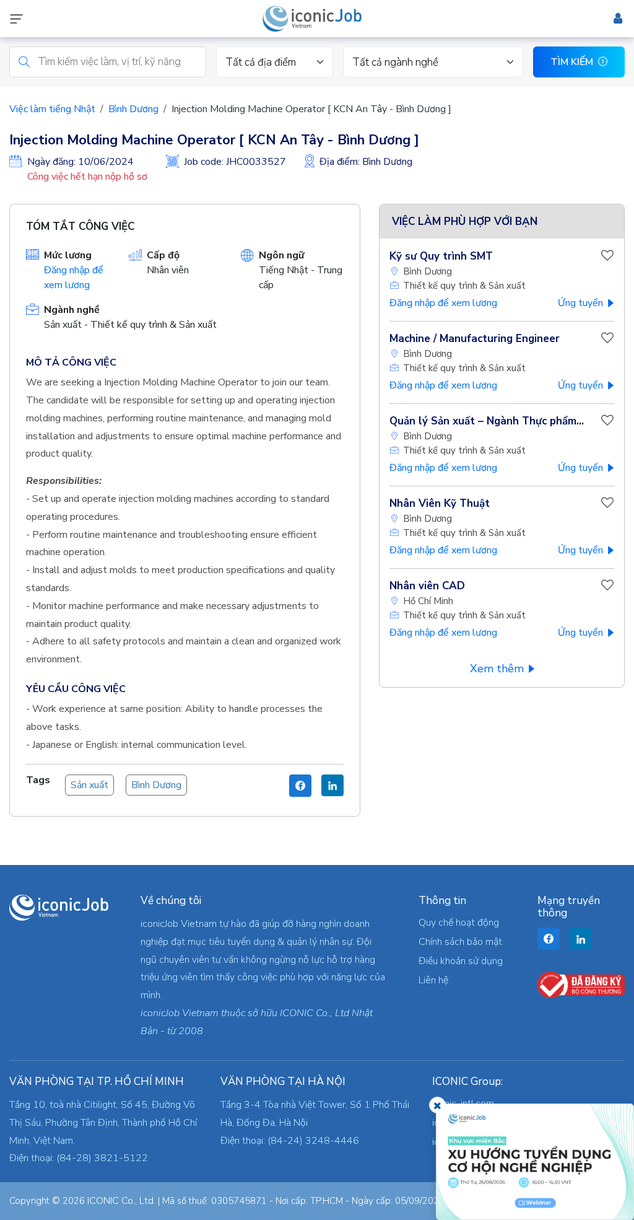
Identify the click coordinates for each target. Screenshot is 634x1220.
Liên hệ (433, 980)
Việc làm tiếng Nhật (52, 109)
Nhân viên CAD (427, 586)
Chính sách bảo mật (460, 942)
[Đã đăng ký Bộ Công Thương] (581, 984)
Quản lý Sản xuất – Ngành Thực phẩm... (486, 421)
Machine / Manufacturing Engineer (474, 338)
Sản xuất (89, 785)
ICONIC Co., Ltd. (121, 1201)
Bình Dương (133, 109)
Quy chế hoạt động (459, 922)
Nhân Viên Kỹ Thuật (439, 503)
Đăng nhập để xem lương (443, 303)
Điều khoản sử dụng (461, 961)
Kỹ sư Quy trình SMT (441, 256)
